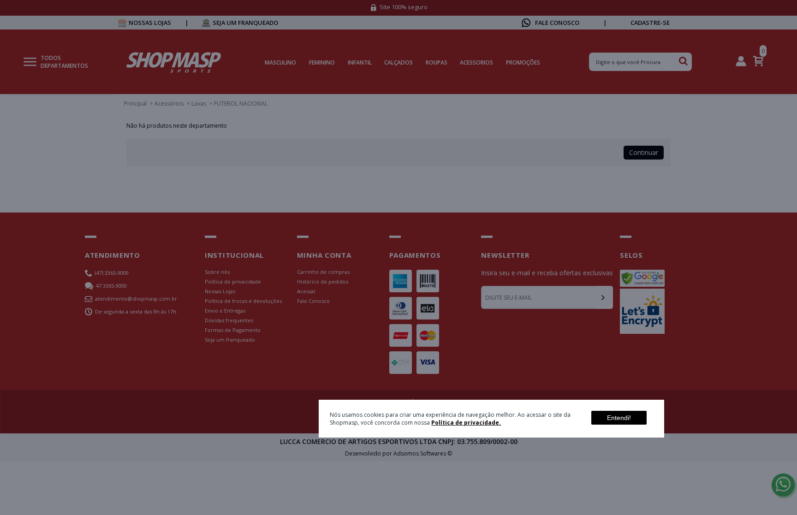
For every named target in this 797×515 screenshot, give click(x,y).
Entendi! (619, 417)
